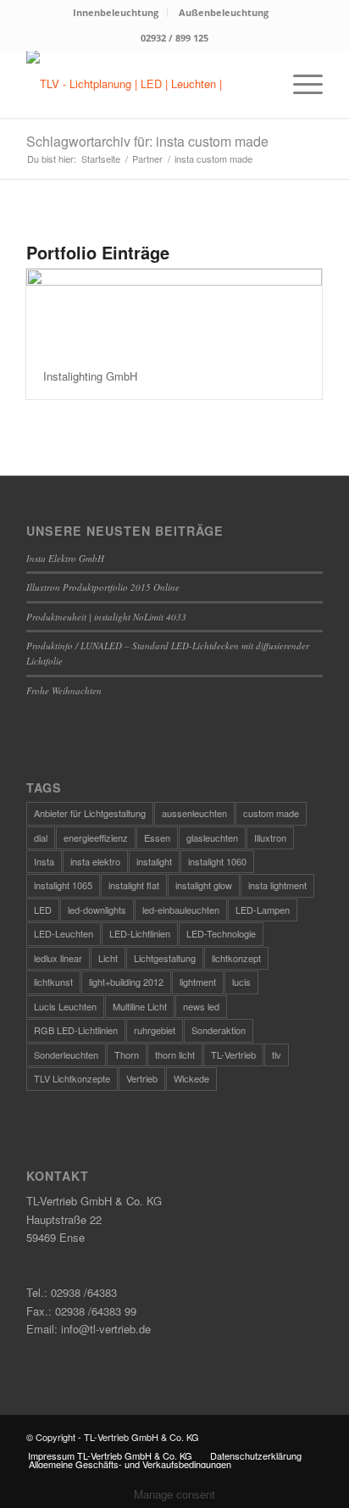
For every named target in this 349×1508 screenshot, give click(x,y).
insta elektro (95, 861)
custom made (271, 813)
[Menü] (299, 84)
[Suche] (259, 84)
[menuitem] (116, 12)
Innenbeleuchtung (115, 12)
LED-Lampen (262, 909)
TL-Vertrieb (233, 1054)
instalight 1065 (63, 885)
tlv (276, 1054)
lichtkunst (53, 981)
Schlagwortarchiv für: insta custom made (147, 141)
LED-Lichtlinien (139, 933)
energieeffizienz (96, 837)
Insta (44, 861)
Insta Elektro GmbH (65, 558)
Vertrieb (142, 1078)
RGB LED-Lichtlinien (76, 1030)
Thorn (126, 1054)
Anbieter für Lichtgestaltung (90, 813)
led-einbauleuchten (180, 909)
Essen (157, 837)
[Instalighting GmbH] (174, 311)
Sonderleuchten (66, 1054)
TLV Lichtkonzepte (72, 1078)
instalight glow (203, 885)
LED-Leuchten (63, 933)
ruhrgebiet (154, 1030)
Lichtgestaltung (165, 958)
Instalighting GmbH (90, 376)
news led (201, 1006)
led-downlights (97, 909)
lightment (198, 981)
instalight (154, 861)
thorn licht (175, 1054)
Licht (108, 958)
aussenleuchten (194, 813)
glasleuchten (212, 837)
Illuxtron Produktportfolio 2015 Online (103, 587)
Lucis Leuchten (65, 1006)
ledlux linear (58, 958)
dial (40, 837)
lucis (241, 981)
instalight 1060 (217, 861)
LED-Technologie (221, 933)
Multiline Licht (140, 1006)
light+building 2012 (126, 981)
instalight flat (133, 885)
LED (43, 909)
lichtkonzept (236, 958)
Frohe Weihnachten (64, 690)
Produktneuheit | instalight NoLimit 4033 (106, 616)
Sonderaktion (218, 1030)
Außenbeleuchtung (224, 12)
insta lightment (277, 885)
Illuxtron (270, 837)
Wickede (191, 1078)
